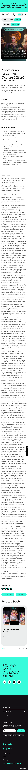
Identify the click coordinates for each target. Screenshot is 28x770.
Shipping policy (6, 760)
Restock (11, 19)
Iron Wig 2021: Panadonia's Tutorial (13, 630)
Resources (7, 24)
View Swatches (15, 24)
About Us (5, 19)
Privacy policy (6, 756)
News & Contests (19, 19)
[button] (19, 14)
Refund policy (6, 753)
